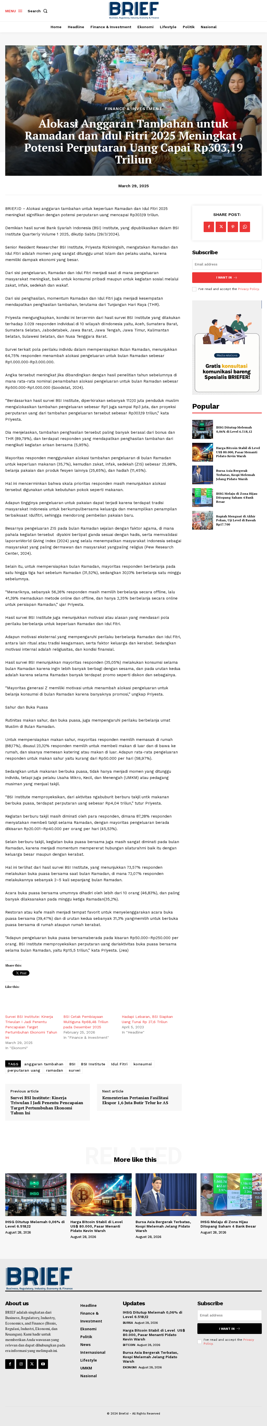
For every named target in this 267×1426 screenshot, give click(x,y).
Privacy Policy (248, 289)
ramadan (54, 1070)
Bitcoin (129, 1345)
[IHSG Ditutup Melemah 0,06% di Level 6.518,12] (202, 429)
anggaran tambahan (44, 1064)
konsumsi (143, 1064)
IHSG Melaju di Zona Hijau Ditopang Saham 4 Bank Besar (236, 498)
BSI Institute (93, 1064)
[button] (39, 10)
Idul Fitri (119, 1064)
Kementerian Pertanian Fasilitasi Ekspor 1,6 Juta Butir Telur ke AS (135, 1100)
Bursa (128, 1323)
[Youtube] (43, 1364)
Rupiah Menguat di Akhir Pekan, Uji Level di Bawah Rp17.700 (236, 520)
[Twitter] (221, 227)
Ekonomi (130, 1367)
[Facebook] (209, 227)
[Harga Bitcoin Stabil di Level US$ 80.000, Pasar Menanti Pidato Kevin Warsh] (202, 452)
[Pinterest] (233, 227)
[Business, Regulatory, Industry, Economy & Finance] (34, 1279)
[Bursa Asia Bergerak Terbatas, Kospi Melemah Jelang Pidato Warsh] (202, 475)
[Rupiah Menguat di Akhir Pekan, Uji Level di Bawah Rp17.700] (202, 520)
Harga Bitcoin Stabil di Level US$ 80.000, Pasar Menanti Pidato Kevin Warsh (238, 452)
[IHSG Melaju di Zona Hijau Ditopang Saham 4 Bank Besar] (202, 497)
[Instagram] (21, 1364)
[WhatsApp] (245, 227)
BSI (72, 1064)
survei (74, 1070)
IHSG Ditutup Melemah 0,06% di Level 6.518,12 (234, 429)
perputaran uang (24, 1070)
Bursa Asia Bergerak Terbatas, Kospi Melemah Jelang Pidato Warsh (235, 475)
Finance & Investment (133, 109)
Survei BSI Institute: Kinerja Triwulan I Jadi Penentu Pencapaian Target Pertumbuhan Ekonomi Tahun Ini (31, 1027)
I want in (224, 277)
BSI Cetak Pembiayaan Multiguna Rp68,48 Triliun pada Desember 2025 (85, 1021)
